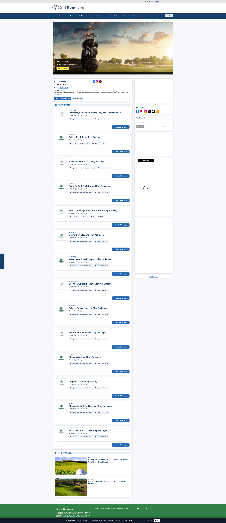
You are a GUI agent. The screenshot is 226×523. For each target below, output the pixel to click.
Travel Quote (169, 16)
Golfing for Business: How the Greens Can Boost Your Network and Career (107, 461)
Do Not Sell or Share (123, 508)
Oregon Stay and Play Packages (84, 381)
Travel (105, 16)
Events (126, 16)
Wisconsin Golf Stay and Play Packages (88, 430)
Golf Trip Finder (81, 115)
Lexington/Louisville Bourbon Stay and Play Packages (95, 113)
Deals (89, 16)
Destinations (71, 16)
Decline (149, 520)
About (96, 508)
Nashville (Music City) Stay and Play (86, 161)
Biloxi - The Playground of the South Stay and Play (93, 210)
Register (157, 1)
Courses (61, 16)
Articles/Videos (115, 16)
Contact (102, 508)
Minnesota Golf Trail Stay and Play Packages (90, 406)
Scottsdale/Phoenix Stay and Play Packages (90, 284)
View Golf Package (121, 127)
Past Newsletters (167, 126)
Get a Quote (2, 261)
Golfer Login (150, 1)
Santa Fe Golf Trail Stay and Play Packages (89, 186)
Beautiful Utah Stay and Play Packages (87, 332)
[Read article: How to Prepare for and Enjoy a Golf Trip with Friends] (71, 487)
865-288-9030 (63, 88)
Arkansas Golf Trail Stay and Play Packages (90, 259)
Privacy (108, 508)
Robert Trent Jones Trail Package (85, 137)
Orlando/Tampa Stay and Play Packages (88, 308)
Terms (113, 508)
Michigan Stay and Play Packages (85, 357)
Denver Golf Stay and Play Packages (86, 235)
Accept (157, 520)
